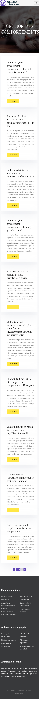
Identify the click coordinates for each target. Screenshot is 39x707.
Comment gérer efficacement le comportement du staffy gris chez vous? (19, 225)
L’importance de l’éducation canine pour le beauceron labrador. (20, 477)
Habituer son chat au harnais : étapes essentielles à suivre (17, 274)
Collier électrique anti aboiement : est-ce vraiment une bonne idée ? (20, 173)
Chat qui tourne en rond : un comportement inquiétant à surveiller (20, 430)
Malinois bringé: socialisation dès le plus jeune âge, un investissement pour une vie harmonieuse (19, 328)
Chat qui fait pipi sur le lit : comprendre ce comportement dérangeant (20, 382)
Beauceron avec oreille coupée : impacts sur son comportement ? (19, 528)
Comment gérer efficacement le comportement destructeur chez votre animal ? (20, 67)
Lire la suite (13, 101)
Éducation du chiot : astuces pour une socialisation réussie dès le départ (20, 121)
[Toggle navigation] (36, 3)
